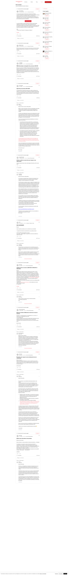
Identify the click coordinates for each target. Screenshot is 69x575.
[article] (28, 24)
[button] (26, 2)
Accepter (65, 573)
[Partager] (39, 45)
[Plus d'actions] (39, 104)
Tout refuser (60, 573)
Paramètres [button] (56, 573)
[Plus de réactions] (20, 34)
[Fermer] (68, 573)
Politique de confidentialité (43, 573)
